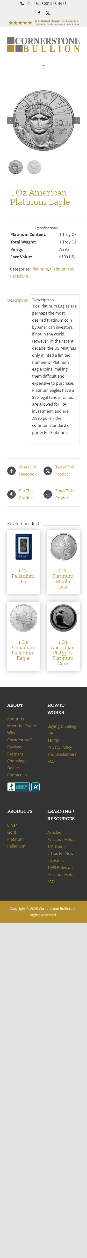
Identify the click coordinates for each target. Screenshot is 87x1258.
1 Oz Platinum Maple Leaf (62, 578)
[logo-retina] (43, 39)
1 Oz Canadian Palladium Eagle (23, 650)
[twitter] (48, 13)
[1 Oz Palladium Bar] (23, 533)
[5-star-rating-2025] (43, 20)
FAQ (51, 761)
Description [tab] (16, 300)
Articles (54, 832)
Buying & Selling (61, 726)
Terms (53, 740)
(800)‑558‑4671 (54, 3)
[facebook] (39, 13)
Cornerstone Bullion (55, 908)
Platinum (40, 269)
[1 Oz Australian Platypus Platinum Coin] (63, 605)
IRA (50, 733)
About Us (15, 719)
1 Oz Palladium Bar (23, 576)
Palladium (16, 846)
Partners (15, 754)
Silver (12, 825)
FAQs (52, 881)
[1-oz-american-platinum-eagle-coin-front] (43, 120)
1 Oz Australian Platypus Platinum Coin (63, 653)
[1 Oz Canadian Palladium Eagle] (23, 605)
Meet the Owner (21, 725)
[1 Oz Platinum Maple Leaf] (63, 533)
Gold (11, 832)
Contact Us (17, 775)
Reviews (14, 747)
